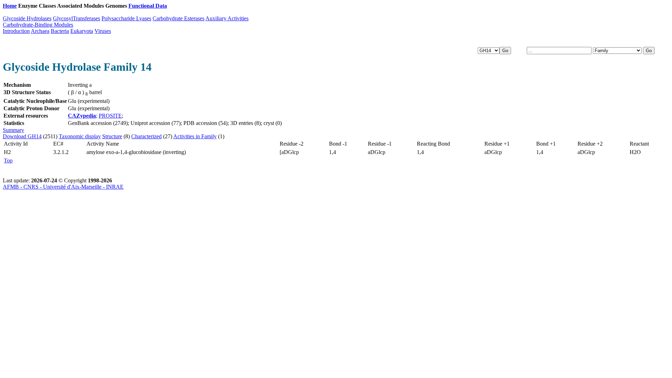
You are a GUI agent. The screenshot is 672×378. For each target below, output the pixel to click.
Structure (112, 136)
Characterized (146, 136)
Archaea (40, 31)
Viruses (102, 31)
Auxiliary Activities (226, 18)
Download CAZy (188, 6)
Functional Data (147, 6)
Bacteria (60, 31)
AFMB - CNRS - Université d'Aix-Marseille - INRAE (63, 187)
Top (8, 160)
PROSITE (110, 116)
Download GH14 (22, 136)
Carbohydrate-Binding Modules (38, 25)
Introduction (16, 31)
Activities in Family (195, 136)
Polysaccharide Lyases (126, 18)
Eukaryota (81, 31)
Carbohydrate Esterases (178, 18)
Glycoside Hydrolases (27, 18)
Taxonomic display (80, 136)
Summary (13, 130)
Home (10, 6)
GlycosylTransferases (76, 18)
